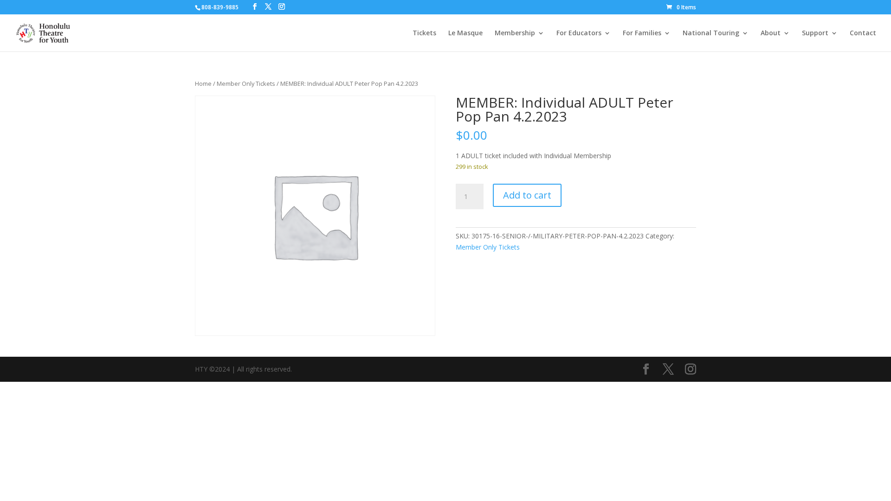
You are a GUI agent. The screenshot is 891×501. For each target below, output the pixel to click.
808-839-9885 (220, 7)
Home (203, 83)
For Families (642, 33)
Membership (515, 33)
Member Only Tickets (246, 83)
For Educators (578, 33)
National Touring (711, 33)
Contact (863, 33)
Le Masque (465, 33)
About (771, 33)
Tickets (424, 33)
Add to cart (527, 195)
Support (815, 33)
